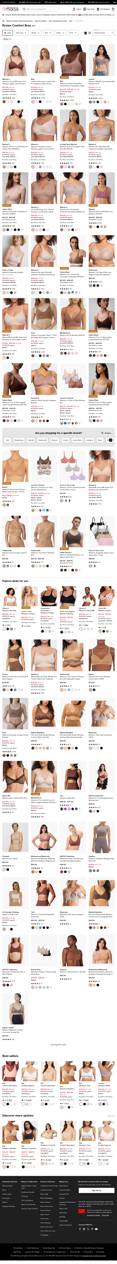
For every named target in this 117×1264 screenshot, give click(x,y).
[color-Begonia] (47, 987)
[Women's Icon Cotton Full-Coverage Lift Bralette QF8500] (73, 251)
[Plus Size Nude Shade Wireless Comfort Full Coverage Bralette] (102, 893)
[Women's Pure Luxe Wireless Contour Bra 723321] (102, 655)
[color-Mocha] (47, 748)
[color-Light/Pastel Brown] (4, 929)
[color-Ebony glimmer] (44, 927)
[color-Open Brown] (4, 755)
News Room (63, 1213)
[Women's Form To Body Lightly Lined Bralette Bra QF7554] (102, 379)
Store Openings (45, 1223)
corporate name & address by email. (94, 1256)
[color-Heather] (76, 292)
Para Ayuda (6, 1198)
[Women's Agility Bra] (73, 777)
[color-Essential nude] (36, 871)
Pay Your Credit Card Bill (29, 1208)
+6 (79, 570)
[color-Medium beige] (107, 631)
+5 (79, 292)
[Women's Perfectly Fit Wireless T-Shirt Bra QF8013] (15, 188)
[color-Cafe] (90, 285)
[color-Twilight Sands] (90, 102)
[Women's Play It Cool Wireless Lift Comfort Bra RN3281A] (15, 125)
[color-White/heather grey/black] (94, 566)
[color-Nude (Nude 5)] (36, 101)
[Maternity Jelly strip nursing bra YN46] (73, 893)
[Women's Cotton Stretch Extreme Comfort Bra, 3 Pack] (73, 466)
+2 (51, 102)
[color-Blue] (94, 285)
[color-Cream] (94, 748)
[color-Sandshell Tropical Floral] (76, 104)
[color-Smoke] (47, 355)
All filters (108, 433)
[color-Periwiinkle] (44, 987)
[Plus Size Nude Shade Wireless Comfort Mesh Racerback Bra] (73, 713)
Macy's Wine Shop (46, 1206)
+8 (22, 102)
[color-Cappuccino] (33, 748)
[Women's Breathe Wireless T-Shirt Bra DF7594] (68, 1071)
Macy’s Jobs (63, 1208)
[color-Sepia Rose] (4, 292)
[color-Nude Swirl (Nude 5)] (42, 1163)
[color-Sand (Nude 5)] (94, 226)
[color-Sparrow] (44, 421)
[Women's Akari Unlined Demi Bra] (15, 777)
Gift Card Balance (27, 1200)
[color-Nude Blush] (15, 292)
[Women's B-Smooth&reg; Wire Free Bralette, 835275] (102, 188)
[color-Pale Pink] (84, 629)
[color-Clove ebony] (61, 809)
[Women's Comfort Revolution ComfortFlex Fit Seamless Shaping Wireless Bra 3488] (73, 60)
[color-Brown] (90, 748)
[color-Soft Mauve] (7, 420)
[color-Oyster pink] (97, 748)
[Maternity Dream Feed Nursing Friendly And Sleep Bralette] (73, 837)
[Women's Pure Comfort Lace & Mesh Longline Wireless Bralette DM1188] (44, 777)
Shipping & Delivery (8, 1206)
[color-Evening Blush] (69, 353)
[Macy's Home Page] (10, 9)
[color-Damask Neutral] (69, 632)
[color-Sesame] (44, 355)
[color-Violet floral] (65, 809)
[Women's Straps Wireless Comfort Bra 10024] (49, 596)
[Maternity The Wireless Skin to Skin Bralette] (15, 950)
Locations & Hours (46, 1190)
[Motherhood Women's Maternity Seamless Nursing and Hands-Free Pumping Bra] (102, 950)
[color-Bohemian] (33, 987)
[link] (15, 91)
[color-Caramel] (105, 927)
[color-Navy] (47, 566)
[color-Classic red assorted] (76, 423)
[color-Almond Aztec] (33, 101)
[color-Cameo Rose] (36, 421)
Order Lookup (6, 1194)
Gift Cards (24, 1196)
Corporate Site (64, 1194)
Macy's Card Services (28, 1204)
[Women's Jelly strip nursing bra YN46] (102, 713)
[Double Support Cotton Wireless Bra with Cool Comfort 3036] (29, 1071)
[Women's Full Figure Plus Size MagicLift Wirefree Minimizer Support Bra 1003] (102, 251)
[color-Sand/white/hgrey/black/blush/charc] (90, 566)
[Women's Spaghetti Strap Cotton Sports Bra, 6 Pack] (102, 531)
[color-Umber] (90, 355)
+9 (14, 629)
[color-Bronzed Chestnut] (61, 353)
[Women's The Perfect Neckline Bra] (44, 531)
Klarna (4, 1190)
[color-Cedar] (4, 229)
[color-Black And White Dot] (88, 1163)
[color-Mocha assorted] (61, 423)
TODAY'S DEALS (8, 2)
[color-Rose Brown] (90, 226)
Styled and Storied (65, 1225)
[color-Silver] (40, 167)
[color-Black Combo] (94, 689)
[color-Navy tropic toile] (69, 809)
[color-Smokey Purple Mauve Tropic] (61, 104)
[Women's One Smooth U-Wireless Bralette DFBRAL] (87, 1071)
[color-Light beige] (100, 1104)
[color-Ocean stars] (40, 927)
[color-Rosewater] (47, 167)
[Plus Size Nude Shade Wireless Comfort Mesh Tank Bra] (44, 713)
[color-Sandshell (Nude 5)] (49, 1104)
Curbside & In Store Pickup (49, 1186)
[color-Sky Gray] (11, 420)
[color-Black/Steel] (65, 570)
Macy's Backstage (46, 1198)
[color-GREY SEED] (94, 102)
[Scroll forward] (110, 440)
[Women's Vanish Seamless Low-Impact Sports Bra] (73, 531)
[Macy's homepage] (3, 21)
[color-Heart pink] (100, 631)
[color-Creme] (40, 748)
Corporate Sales (64, 1190)
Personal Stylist (45, 1210)
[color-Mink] (90, 167)
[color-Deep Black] (11, 292)
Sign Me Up (96, 1190)
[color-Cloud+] (18, 689)
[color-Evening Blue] (72, 229)
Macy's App (44, 1194)
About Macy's (63, 1186)
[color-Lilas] (105, 226)
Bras (70, 21)
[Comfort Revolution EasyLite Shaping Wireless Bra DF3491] (49, 1071)
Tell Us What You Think (47, 1231)
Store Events (44, 1218)
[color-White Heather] (101, 102)
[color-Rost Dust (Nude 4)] (101, 226)
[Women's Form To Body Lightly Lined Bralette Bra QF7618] (102, 314)
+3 (108, 102)
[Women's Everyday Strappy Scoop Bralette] (15, 713)
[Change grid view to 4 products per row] (85, 33)
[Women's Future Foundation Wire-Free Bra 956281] (73, 125)
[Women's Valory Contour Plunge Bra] (106, 596)
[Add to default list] (16, 588)
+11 (80, 104)
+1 (50, 167)
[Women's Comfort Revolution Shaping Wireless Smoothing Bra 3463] (49, 1131)
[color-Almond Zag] (46, 1163)
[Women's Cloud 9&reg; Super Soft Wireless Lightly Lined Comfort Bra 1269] (15, 60)
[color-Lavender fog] (36, 566)
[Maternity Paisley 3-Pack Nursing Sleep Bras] (44, 950)
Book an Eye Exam (46, 1227)
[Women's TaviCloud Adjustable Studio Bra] (44, 893)
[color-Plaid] (76, 809)
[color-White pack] (36, 510)
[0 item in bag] (113, 9)
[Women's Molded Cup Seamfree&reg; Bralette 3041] (102, 60)
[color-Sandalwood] (101, 355)
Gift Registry (44, 1235)
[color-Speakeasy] (18, 229)
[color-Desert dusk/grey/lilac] (61, 500)
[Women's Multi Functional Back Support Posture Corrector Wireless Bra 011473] (106, 1071)
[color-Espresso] (4, 689)
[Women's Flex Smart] (15, 837)
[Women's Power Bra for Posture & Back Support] (15, 655)
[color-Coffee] (4, 566)
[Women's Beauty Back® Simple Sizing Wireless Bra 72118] (68, 596)
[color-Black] (18, 101)
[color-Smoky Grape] (72, 167)
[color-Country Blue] (69, 167)
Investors (62, 1198)
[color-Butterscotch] (11, 167)
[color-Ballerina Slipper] (76, 353)
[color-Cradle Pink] (65, 292)
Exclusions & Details (93, 1215)
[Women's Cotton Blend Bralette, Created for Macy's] (29, 596)
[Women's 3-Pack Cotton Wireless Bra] (73, 379)
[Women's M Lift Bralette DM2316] (73, 314)
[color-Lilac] (65, 689)
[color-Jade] (11, 689)
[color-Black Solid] (97, 102)
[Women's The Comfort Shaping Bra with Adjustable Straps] (73, 655)
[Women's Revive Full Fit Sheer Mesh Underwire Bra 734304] (15, 466)
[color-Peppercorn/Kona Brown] (61, 570)
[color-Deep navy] (97, 870)
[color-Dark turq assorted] (65, 423)
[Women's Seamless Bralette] (15, 251)
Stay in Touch (44, 1214)
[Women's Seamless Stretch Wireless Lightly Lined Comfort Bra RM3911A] (44, 125)
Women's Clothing (41, 21)
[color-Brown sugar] (33, 355)
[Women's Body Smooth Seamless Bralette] (44, 379)
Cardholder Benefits (27, 1192)
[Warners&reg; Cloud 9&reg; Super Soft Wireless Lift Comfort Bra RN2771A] (102, 466)
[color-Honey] (44, 748)
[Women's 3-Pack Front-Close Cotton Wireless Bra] (44, 466)
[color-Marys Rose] (65, 167)
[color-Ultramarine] (7, 566)
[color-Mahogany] (4, 101)
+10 (91, 629)
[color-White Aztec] (47, 101)
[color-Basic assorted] (72, 423)
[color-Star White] (65, 632)
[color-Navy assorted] (44, 510)
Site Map (62, 1217)
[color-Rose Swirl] (49, 1163)
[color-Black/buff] (7, 505)
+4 (72, 632)
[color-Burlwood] (61, 167)
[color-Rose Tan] (33, 421)
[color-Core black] (40, 871)
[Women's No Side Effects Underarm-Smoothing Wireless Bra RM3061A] (73, 188)
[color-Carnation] (36, 987)
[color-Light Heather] (105, 102)
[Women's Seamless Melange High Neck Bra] (102, 837)
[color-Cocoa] (90, 870)
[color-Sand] (11, 566)
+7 (79, 230)
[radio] (4, 102)
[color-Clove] (33, 927)
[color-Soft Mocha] (61, 292)
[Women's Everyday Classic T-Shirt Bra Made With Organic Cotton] (44, 314)
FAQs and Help (7, 1186)
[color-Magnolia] (40, 987)
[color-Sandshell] (7, 101)
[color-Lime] (36, 927)
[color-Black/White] (72, 570)
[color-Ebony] (72, 809)
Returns (4, 1202)
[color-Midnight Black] (61, 632)
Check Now (105, 1215)
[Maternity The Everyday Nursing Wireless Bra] (102, 777)
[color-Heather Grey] (27, 1104)
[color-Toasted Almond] (11, 101)
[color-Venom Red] (76, 570)
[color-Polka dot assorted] (69, 423)
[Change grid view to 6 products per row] (89, 33)
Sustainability (63, 1221)
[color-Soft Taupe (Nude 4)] (30, 1104)
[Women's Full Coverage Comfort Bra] (15, 531)
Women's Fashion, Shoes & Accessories (19, 21)
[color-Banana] (44, 566)
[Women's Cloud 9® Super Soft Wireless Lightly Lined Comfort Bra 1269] (87, 596)
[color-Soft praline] (4, 869)
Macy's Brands (45, 1202)
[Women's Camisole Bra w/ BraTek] (73, 950)
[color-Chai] (49, 631)
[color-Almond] (36, 748)
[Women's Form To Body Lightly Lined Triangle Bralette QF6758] (15, 379)
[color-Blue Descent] (69, 292)
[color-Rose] (7, 689)
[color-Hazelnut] (40, 421)
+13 (34, 1167)
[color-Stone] (15, 689)
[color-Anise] (90, 811)
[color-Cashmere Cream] (7, 292)
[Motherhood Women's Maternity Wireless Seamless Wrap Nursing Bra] (44, 837)
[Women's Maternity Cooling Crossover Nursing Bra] (15, 1008)
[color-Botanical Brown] (7, 229)
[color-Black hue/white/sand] (69, 500)
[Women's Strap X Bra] (15, 893)
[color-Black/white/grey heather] (65, 500)
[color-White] (15, 101)
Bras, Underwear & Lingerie (58, 21)
